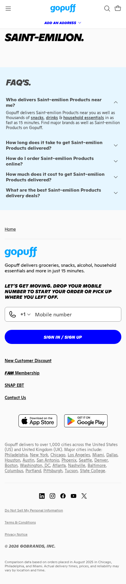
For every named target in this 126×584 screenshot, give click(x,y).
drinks (52, 117)
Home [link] (10, 229)
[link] (63, 8)
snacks (37, 117)
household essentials (83, 117)
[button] (117, 8)
